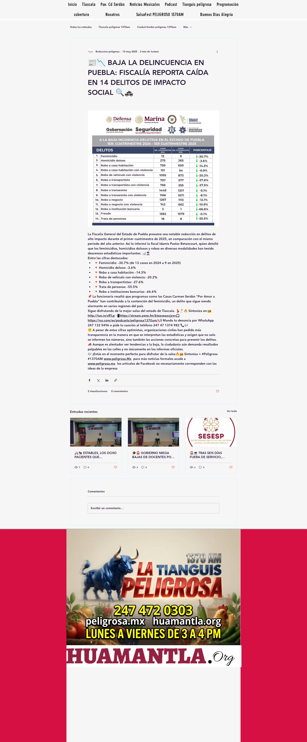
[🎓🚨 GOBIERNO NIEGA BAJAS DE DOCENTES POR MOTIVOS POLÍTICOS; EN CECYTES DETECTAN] (153, 432)
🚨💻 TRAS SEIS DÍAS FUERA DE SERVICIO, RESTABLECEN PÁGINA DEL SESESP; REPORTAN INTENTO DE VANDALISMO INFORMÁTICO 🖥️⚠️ (210, 455)
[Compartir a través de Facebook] (89, 380)
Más (185, 27)
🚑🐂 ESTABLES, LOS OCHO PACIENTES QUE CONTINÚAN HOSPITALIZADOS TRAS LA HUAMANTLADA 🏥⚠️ (95, 455)
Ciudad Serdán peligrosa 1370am (156, 27)
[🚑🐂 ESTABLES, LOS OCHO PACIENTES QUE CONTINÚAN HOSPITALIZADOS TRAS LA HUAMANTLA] (96, 432)
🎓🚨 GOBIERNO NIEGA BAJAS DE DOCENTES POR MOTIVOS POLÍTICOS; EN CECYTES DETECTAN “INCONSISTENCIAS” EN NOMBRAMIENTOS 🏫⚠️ (152, 455)
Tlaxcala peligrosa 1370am (114, 27)
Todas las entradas (80, 27)
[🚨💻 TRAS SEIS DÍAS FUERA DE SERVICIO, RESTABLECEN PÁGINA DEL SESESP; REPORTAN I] (211, 432)
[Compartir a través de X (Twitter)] (98, 380)
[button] (216, 14)
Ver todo (232, 411)
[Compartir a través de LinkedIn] (107, 380)
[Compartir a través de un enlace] (115, 380)
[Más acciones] (217, 51)
